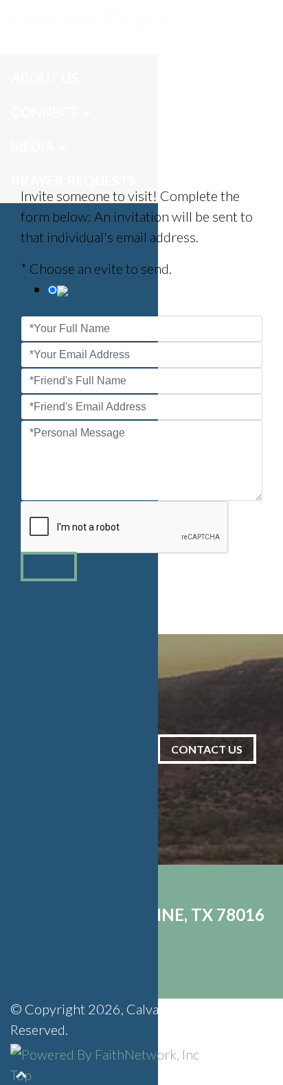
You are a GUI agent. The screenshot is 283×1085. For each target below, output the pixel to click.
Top (21, 1074)
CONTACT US (206, 749)
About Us (44, 77)
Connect (44, 112)
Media (32, 146)
